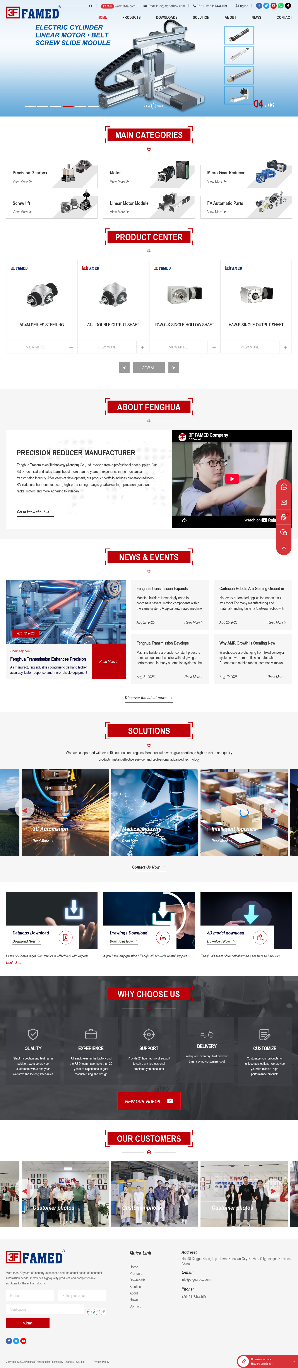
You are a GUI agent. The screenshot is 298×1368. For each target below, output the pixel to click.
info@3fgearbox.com (170, 5)
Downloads (167, 17)
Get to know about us (33, 511)
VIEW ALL (149, 367)
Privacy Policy (100, 1361)
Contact (284, 17)
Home (102, 17)
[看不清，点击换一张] (96, 1311)
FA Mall (107, 6)
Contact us (13, 962)
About (230, 17)
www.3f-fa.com (125, 6)
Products (131, 17)
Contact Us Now (145, 867)
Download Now (23, 941)
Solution (201, 17)
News (256, 17)
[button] (30, 106)
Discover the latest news (145, 697)
